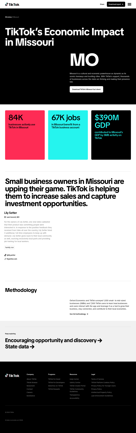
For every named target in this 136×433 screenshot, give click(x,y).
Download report (115, 4)
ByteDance (31, 396)
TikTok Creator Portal (77, 386)
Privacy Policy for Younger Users (103, 386)
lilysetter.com (12, 259)
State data (17, 346)
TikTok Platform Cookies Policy (103, 382)
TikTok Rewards (54, 389)
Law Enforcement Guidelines (102, 396)
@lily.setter (11, 255)
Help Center (74, 379)
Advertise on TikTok (55, 386)
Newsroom (31, 386)
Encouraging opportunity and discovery (51, 340)
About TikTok (31, 379)
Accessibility (74, 398)
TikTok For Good (54, 379)
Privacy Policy (96, 389)
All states (8, 17)
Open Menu (129, 4)
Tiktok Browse (32, 382)
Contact (30, 389)
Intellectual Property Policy (101, 392)
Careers (30, 392)
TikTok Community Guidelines (77, 390)
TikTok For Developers (56, 382)
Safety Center (75, 382)
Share (102, 4)
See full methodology (78, 314)
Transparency (75, 395)
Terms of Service (97, 379)
